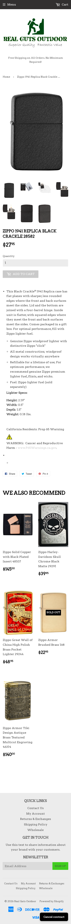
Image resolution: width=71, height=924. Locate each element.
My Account (35, 813)
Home (6, 76)
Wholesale (35, 830)
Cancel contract (54, 916)
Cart (64, 4)
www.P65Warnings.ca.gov (37, 448)
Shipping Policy (35, 824)
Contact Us (35, 808)
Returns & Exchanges (35, 819)
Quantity (9, 256)
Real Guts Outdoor (25, 901)
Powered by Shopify (52, 901)
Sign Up (60, 866)
